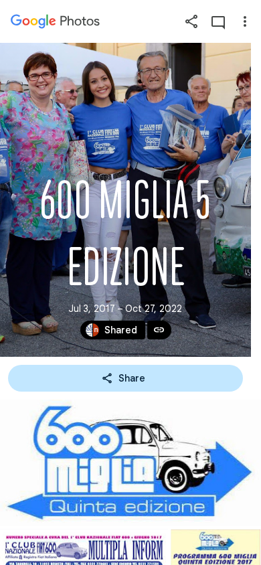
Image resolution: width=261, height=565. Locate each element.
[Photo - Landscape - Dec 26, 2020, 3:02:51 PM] (130, 463)
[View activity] (218, 21)
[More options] (245, 21)
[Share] (191, 21)
